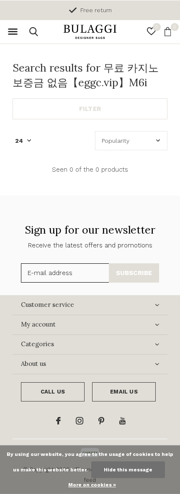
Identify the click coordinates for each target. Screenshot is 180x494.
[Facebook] (58, 421)
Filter (90, 109)
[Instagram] (79, 421)
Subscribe (134, 273)
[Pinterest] (101, 421)
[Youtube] (122, 421)
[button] (12, 32)
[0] (168, 31)
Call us (53, 392)
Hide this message (128, 470)
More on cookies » (92, 485)
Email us (123, 392)
